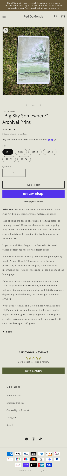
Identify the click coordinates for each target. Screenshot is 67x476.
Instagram (11, 417)
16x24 (24, 159)
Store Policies (13, 395)
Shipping (5, 134)
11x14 (35, 152)
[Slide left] (26, 105)
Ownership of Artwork (18, 410)
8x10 (20, 152)
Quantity (6, 166)
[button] (4, 16)
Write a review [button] (33, 370)
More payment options (33, 202)
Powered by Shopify (41, 471)
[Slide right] (40, 105)
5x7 (8, 152)
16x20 (9, 159)
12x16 (50, 152)
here (25, 249)
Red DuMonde (29, 471)
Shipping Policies (15, 403)
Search (10, 425)
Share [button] (9, 332)
